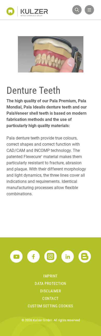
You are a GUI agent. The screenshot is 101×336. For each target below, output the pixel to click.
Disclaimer (50, 291)
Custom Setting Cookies (50, 306)
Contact (50, 298)
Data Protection (50, 283)
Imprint (50, 276)
